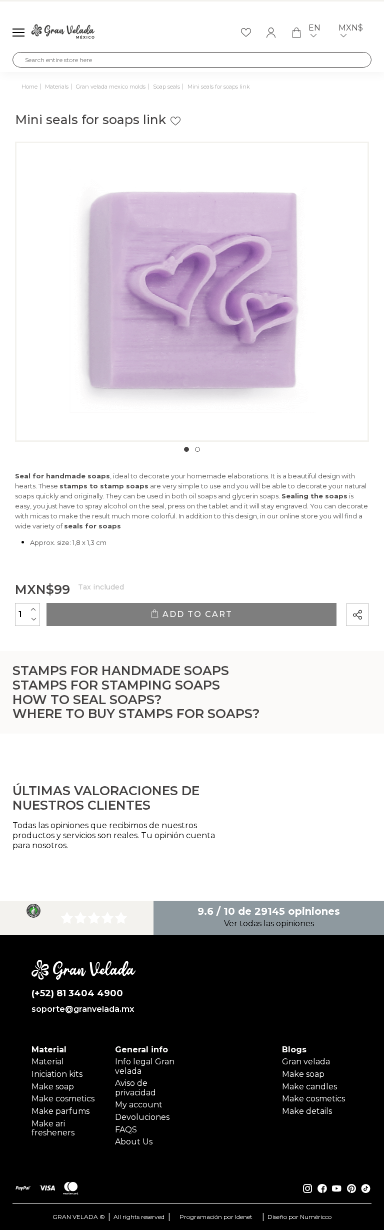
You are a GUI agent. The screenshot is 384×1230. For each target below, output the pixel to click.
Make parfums (61, 1111)
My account (138, 1104)
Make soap (53, 1086)
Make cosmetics (63, 1098)
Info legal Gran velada (144, 1066)
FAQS (126, 1129)
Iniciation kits (57, 1074)
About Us (133, 1141)
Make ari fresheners (53, 1128)
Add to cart (196, 614)
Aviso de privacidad (135, 1087)
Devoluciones (142, 1117)
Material (48, 1061)
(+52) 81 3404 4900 (77, 993)
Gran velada (306, 1061)
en (314, 28)
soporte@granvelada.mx (83, 1009)
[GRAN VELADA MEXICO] (63, 32)
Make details (307, 1111)
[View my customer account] (271, 32)
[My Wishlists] (246, 32)
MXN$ (350, 28)
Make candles (309, 1086)
